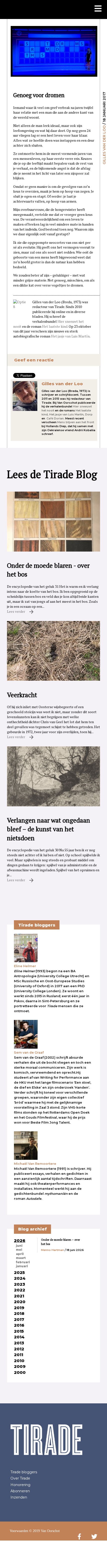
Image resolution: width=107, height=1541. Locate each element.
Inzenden (18, 1497)
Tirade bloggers (23, 1472)
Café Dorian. (55, 418)
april (20, 1254)
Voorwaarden (19, 1531)
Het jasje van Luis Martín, (66, 414)
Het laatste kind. (55, 326)
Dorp (89, 414)
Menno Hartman (52, 1250)
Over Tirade (20, 1478)
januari (22, 1266)
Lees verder (16, 611)
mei (19, 1249)
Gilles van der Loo (104, 144)
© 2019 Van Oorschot (44, 1531)
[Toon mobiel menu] (98, 9)
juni (19, 1245)
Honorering (20, 1485)
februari (23, 1262)
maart (21, 1258)
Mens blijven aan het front (75, 422)
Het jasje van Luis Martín (70, 336)
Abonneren (20, 1491)
